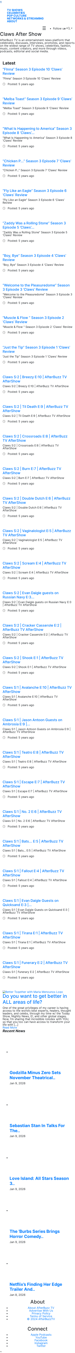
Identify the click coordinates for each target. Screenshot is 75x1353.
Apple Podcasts (41, 1334)
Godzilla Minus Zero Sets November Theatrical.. (35, 1075)
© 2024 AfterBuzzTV (41, 1319)
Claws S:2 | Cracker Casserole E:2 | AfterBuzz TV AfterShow (32, 627)
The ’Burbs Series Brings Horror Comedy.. (35, 1234)
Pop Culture (17, 15)
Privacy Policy (41, 1313)
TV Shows (14, 10)
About (12, 21)
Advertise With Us (41, 1310)
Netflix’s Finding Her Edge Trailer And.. (36, 1287)
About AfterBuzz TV (41, 1307)
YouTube (41, 1337)
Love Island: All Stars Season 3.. (39, 1181)
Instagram (41, 1343)
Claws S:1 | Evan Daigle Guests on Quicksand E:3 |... (31, 902)
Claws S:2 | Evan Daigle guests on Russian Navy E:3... (31, 595)
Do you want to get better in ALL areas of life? (35, 999)
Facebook (41, 1340)
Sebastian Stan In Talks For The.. (37, 1128)
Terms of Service (41, 1316)
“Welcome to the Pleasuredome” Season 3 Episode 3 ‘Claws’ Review (36, 287)
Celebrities (16, 13)
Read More (10, 1027)
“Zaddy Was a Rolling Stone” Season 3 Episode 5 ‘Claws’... (34, 225)
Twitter (41, 1346)
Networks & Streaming (25, 18)
